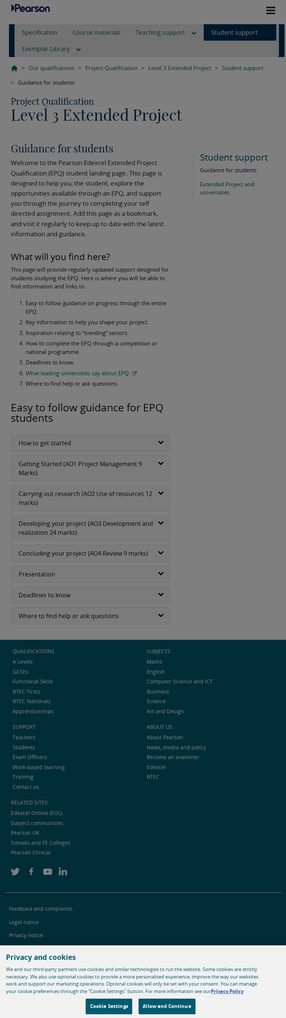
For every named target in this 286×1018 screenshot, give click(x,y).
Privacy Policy (227, 991)
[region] (143, 981)
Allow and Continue (167, 1006)
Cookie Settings (109, 1006)
